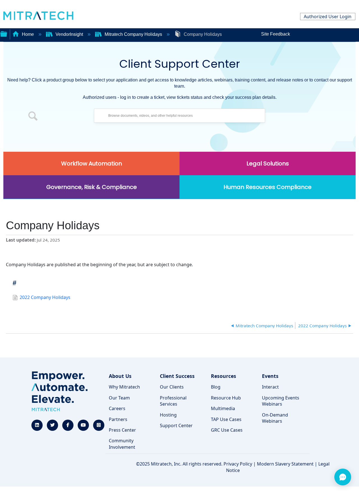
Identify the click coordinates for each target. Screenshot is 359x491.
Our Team (119, 398)
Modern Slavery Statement (285, 464)
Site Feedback (275, 34)
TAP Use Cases (226, 419)
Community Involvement (122, 444)
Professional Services (173, 401)
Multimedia (223, 408)
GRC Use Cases (227, 430)
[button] (33, 117)
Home (28, 34)
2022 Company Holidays (45, 297)
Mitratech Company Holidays (133, 34)
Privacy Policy (238, 464)
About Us (120, 376)
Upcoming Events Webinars (280, 401)
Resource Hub (226, 398)
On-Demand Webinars (275, 418)
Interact (270, 387)
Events (270, 376)
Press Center (122, 430)
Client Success (177, 376)
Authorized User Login (327, 16)
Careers (117, 408)
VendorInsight (69, 34)
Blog (215, 387)
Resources (223, 376)
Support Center (176, 425)
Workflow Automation (91, 163)
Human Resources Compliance (268, 187)
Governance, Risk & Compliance (91, 187)
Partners (118, 419)
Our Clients (172, 387)
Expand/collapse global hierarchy (3, 33)
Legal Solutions (268, 163)
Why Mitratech (124, 387)
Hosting (168, 415)
